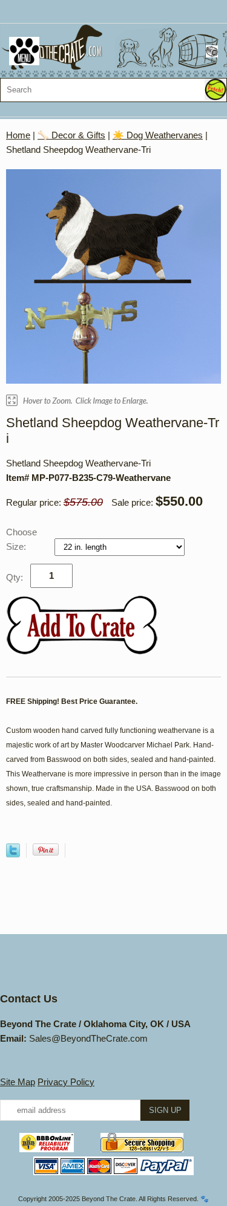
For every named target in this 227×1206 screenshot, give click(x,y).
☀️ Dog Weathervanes (158, 135)
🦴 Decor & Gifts (71, 135)
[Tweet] (13, 854)
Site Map (17, 1082)
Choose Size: (21, 539)
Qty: (14, 577)
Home (18, 135)
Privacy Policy (66, 1082)
